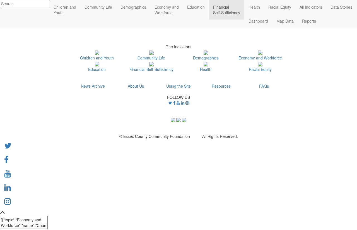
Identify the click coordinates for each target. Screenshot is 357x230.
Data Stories (341, 7)
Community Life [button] (98, 7)
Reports (309, 21)
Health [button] (254, 7)
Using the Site (178, 86)
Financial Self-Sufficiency (151, 69)
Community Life (151, 58)
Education (97, 69)
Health (205, 69)
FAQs (264, 86)
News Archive (93, 86)
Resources (221, 86)
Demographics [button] (133, 7)
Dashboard (258, 21)
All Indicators (311, 7)
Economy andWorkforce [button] (167, 9)
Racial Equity (260, 69)
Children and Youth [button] (65, 9)
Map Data (285, 21)
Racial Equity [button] (279, 7)
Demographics (206, 58)
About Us (136, 86)
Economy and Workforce (260, 58)
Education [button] (196, 7)
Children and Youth (97, 58)
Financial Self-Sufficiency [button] (226, 9)
